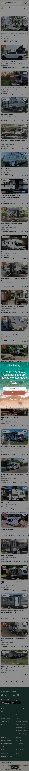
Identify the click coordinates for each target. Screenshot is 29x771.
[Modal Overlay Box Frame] (14, 385)
